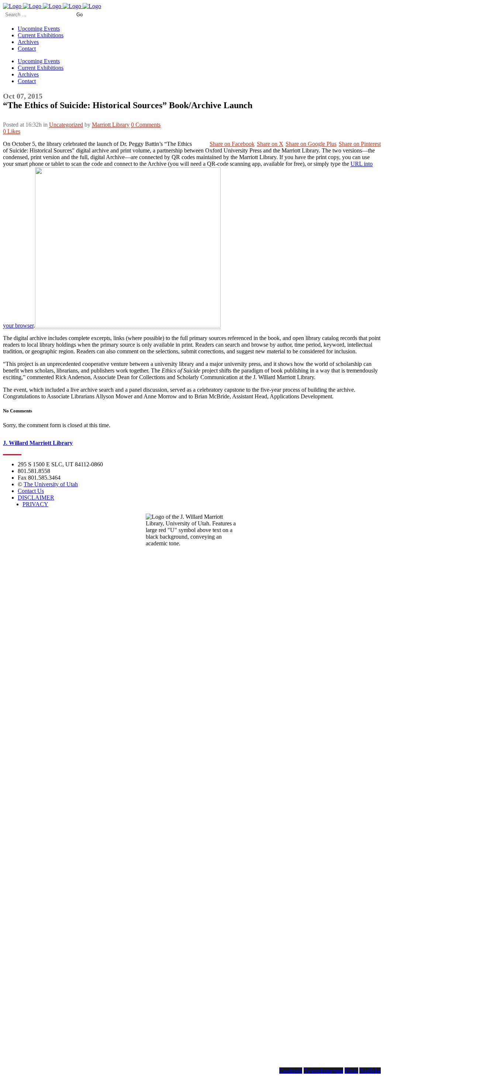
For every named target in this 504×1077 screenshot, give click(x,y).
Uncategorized (66, 124)
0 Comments (145, 124)
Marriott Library (111, 124)
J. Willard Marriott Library (38, 443)
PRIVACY (35, 504)
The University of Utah (51, 484)
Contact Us (31, 491)
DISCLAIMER (36, 497)
